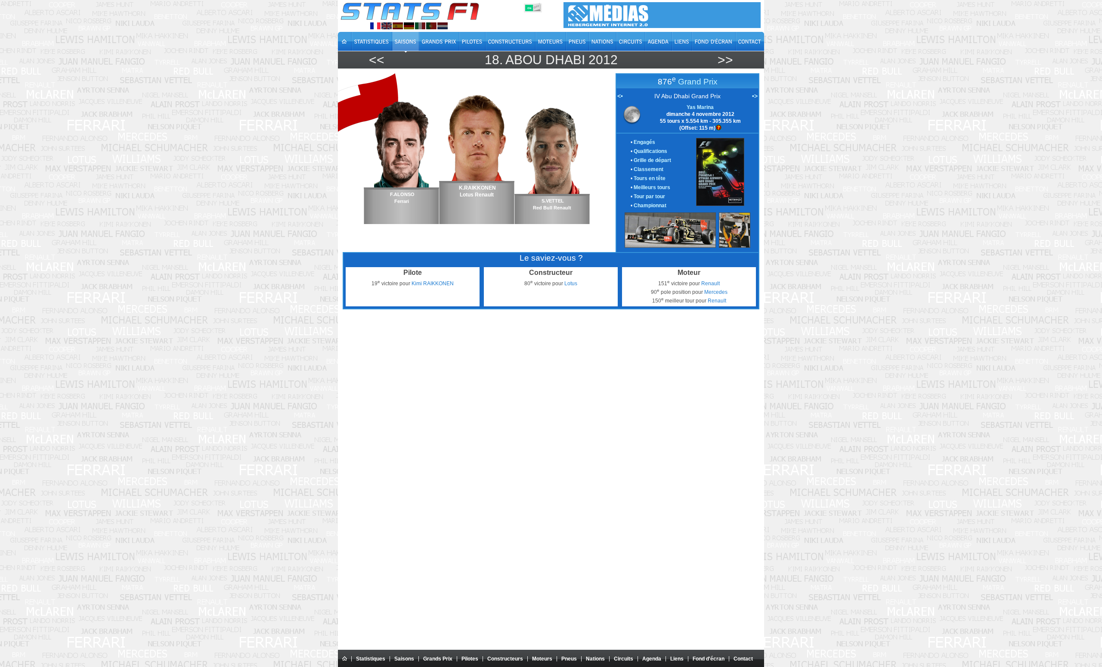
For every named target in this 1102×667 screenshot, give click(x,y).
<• (620, 96)
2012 (603, 60)
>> (725, 60)
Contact (743, 659)
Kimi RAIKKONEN (433, 284)
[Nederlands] (442, 25)
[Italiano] (420, 25)
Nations (595, 659)
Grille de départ (652, 160)
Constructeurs (505, 659)
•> (755, 96)
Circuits (623, 659)
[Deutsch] (409, 25)
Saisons (404, 659)
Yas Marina (700, 107)
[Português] (431, 25)
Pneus (569, 659)
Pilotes (469, 659)
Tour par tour (649, 196)
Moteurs (542, 659)
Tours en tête (650, 178)
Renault (710, 284)
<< (376, 60)
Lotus (570, 284)
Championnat (650, 206)
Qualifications (650, 151)
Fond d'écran (708, 659)
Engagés (644, 142)
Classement (648, 169)
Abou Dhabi (545, 60)
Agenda (651, 659)
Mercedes (715, 292)
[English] (386, 25)
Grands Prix (437, 659)
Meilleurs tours (652, 187)
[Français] (375, 25)
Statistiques (370, 659)
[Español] (398, 25)
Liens (677, 659)
